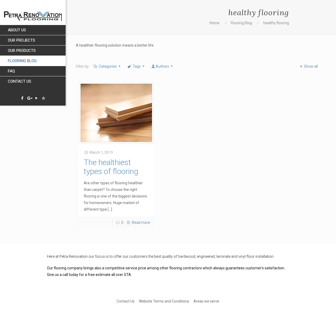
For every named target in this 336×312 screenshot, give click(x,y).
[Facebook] (22, 98)
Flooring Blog (241, 23)
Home (214, 23)
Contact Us (126, 301)
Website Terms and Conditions (164, 301)
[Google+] (29, 98)
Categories (108, 66)
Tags (137, 66)
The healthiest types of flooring (111, 167)
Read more (141, 222)
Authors (162, 66)
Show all (311, 66)
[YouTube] (36, 98)
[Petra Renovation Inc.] (33, 12)
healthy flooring (276, 23)
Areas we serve (206, 301)
